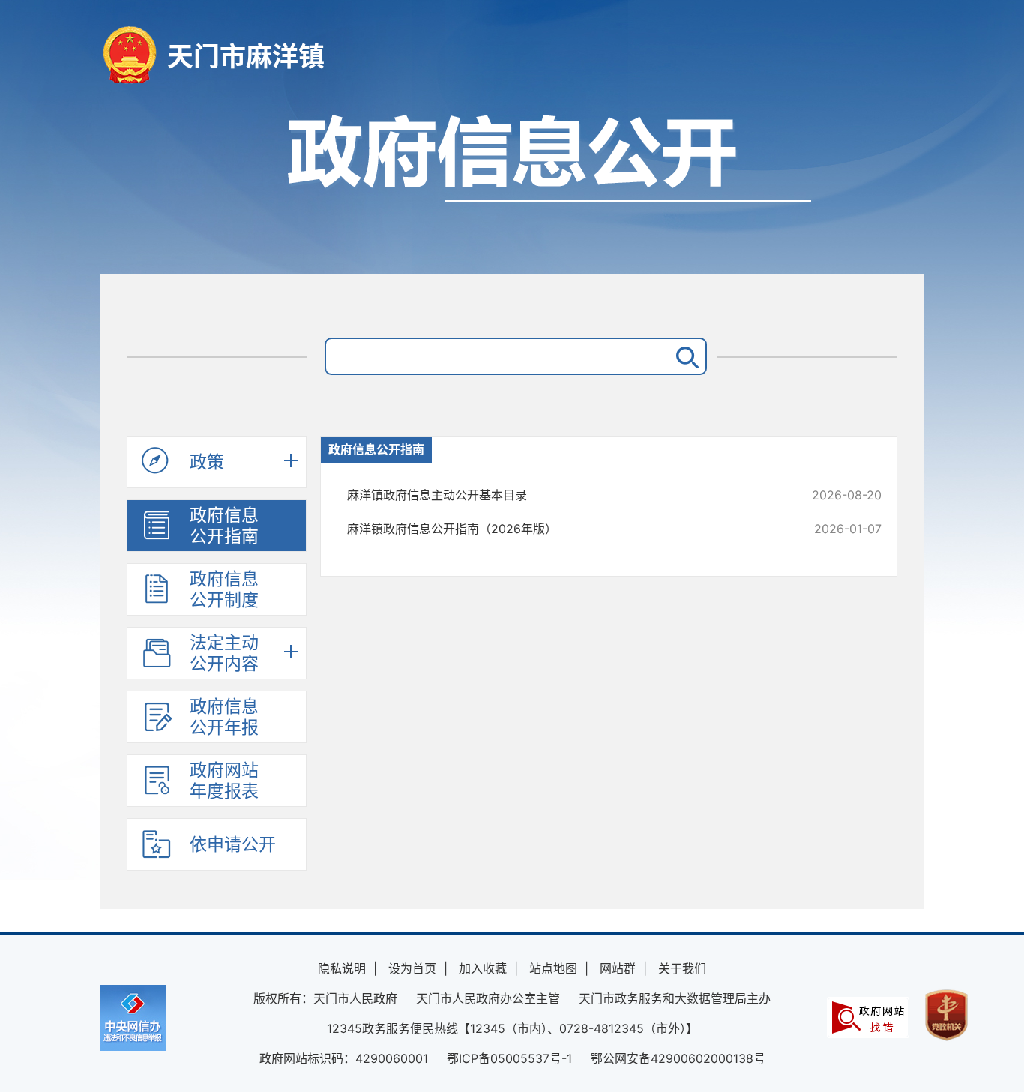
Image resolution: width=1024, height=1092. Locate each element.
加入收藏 (483, 968)
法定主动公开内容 (224, 653)
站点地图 (553, 968)
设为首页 (412, 968)
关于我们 (682, 968)
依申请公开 (233, 844)
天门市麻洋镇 (246, 56)
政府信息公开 (512, 185)
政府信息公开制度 (224, 589)
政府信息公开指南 (224, 526)
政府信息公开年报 (224, 717)
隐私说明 (342, 968)
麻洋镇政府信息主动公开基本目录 (564, 495)
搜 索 (684, 356)
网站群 (618, 968)
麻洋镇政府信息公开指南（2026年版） (564, 528)
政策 (207, 462)
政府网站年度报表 (224, 781)
